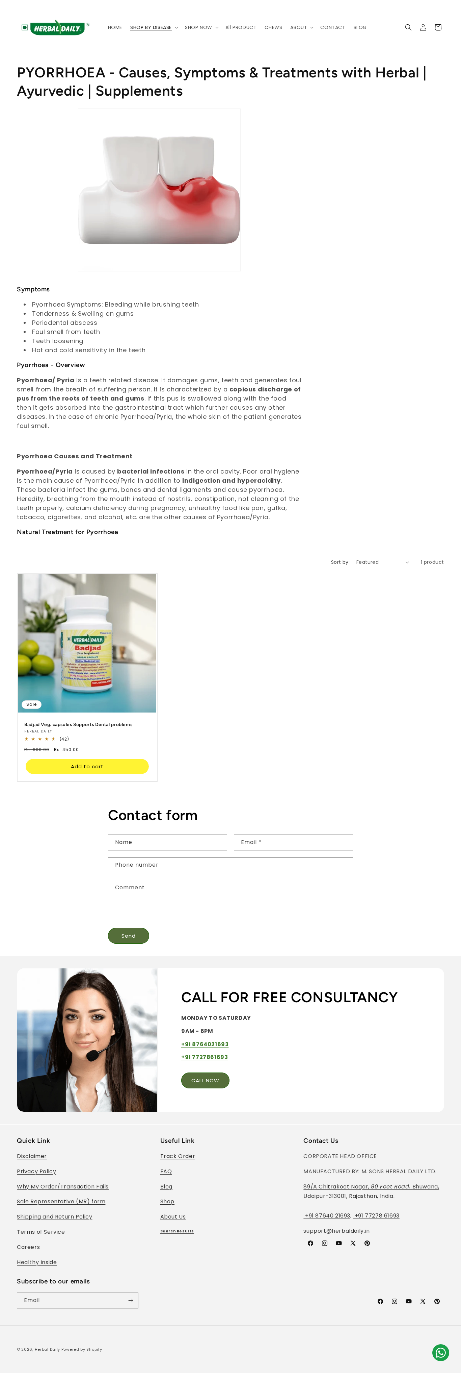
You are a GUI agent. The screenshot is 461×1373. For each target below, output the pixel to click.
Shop (167, 1201)
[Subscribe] (130, 1300)
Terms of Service (41, 1232)
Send (128, 935)
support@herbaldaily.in (336, 1231)
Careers (28, 1247)
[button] (153, 27)
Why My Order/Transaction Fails (63, 1186)
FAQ (166, 1171)
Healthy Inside (37, 1262)
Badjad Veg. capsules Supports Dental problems (78, 724)
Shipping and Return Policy (54, 1217)
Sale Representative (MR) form (61, 1201)
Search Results (177, 1231)
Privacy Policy (36, 1171)
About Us (173, 1217)
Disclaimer (32, 1156)
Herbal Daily (47, 1349)
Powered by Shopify (81, 1349)
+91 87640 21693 (326, 1216)
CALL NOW (205, 1080)
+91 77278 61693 (376, 1216)
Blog (166, 1186)
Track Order (177, 1156)
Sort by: (340, 562)
